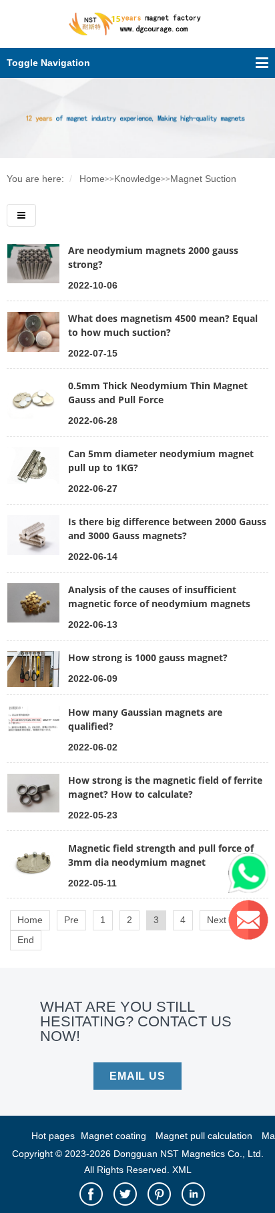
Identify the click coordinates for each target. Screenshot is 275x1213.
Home (92, 178)
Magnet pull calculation (204, 1135)
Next (216, 919)
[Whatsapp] (251, 876)
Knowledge (137, 178)
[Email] (251, 923)
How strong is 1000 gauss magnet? (148, 657)
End (25, 939)
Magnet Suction (203, 178)
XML (182, 1169)
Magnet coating (113, 1135)
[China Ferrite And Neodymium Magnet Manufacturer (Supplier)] (137, 31)
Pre (71, 919)
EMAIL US (137, 1076)
